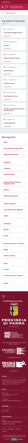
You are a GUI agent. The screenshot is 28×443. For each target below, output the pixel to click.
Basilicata (7, 162)
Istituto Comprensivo (11, 196)
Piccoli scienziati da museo (10, 96)
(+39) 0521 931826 (7, 400)
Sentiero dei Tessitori (9, 83)
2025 (5, 142)
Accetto (14, 439)
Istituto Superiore (10, 203)
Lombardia (7, 223)
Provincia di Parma (6, 2)
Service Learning (9, 255)
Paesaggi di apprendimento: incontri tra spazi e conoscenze (14, 109)
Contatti (4, 431)
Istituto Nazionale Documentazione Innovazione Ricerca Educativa (14, 343)
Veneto (6, 283)
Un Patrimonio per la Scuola (13, 275)
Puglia (6, 249)
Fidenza (6, 190)
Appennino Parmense (11, 154)
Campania (7, 168)
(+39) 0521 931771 (17, 400)
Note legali (17, 429)
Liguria (6, 216)
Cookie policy (20, 439)
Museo (6, 235)
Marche (6, 229)
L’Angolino (6, 45)
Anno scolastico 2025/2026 (13, 148)
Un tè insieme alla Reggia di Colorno (13, 33)
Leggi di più (7, 36)
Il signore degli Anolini (9, 123)
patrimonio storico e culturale (14, 243)
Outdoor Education (9, 71)
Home (3, 13)
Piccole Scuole (13, 371)
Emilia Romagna (9, 174)
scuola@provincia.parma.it (8, 423)
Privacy (3, 429)
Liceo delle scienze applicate (13, 209)
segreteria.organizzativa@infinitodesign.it (12, 421)
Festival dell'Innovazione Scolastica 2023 (12, 183)
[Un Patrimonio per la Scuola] (7, 7)
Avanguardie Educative (13, 357)
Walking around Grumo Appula (12, 58)
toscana (6, 269)
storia (6, 263)
